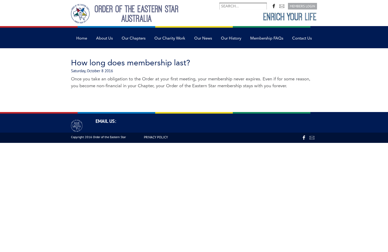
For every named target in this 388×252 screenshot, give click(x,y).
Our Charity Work (169, 38)
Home (81, 38)
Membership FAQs (266, 38)
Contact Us (302, 38)
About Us (104, 38)
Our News (203, 38)
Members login (302, 6)
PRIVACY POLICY (156, 137)
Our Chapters (133, 38)
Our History (231, 38)
